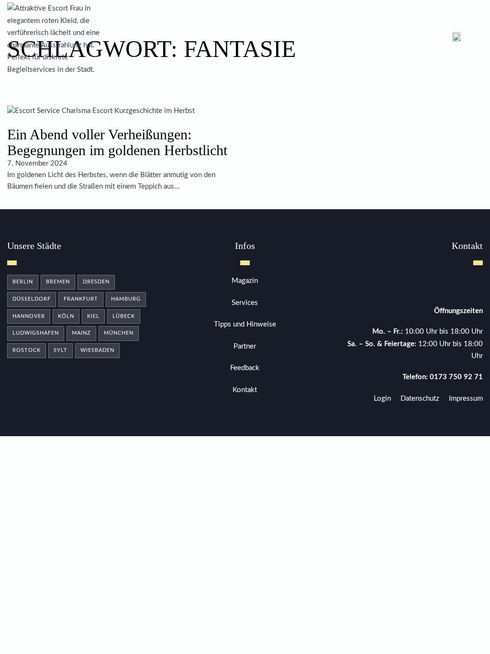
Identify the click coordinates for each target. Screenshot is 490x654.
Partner (245, 346)
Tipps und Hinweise (245, 324)
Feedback (244, 368)
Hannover (28, 316)
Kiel (93, 316)
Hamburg (126, 299)
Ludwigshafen (35, 333)
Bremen (58, 281)
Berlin (22, 281)
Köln (66, 316)
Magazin (333, 39)
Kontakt (373, 39)
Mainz (81, 333)
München (119, 333)
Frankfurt (81, 299)
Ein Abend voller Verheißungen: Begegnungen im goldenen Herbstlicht (117, 142)
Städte (130, 39)
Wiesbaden (97, 350)
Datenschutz (420, 398)
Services (245, 302)
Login (382, 398)
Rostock (26, 350)
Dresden (96, 281)
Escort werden (281, 39)
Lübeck (123, 316)
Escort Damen (176, 39)
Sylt (60, 350)
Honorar (228, 39)
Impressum (466, 398)
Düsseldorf (31, 299)
